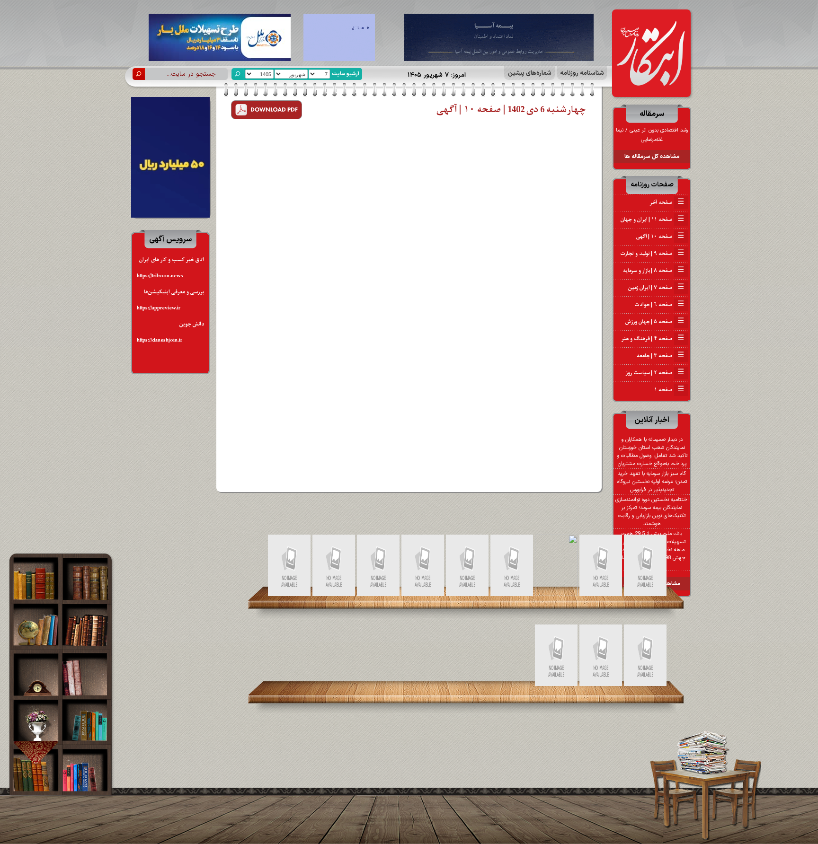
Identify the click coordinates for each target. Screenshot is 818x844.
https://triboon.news (160, 276)
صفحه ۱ (669, 390)
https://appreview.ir (158, 308)
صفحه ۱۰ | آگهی (660, 236)
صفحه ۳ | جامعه (660, 356)
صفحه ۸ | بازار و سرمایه (653, 270)
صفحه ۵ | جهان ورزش (654, 322)
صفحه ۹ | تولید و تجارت (652, 253)
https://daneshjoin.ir (159, 340)
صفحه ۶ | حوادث (659, 305)
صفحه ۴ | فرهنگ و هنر (653, 339)
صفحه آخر (666, 202)
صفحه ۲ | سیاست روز (655, 373)
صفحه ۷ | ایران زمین (656, 287)
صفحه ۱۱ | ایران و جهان (652, 219)
